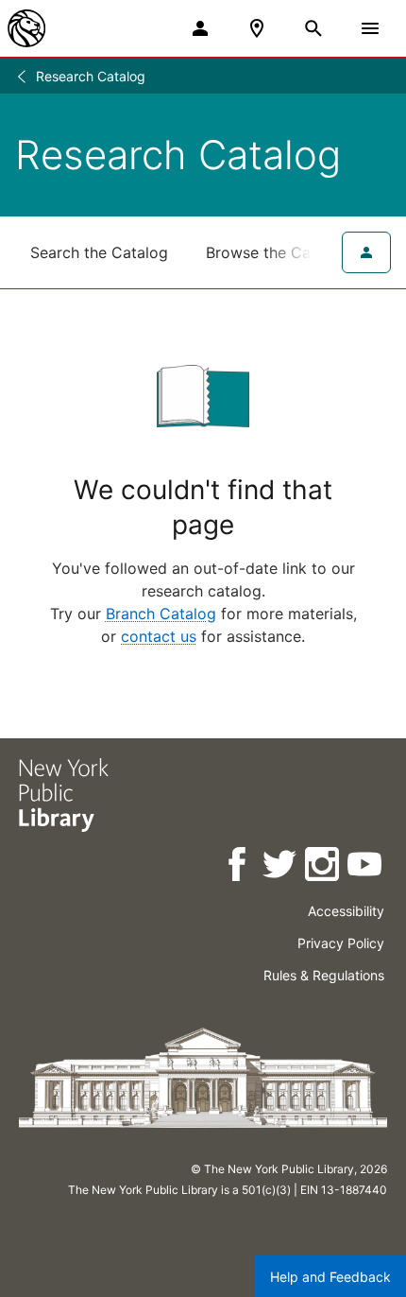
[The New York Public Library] (26, 28)
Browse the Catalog (276, 252)
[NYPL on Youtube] (365, 867)
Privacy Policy (340, 943)
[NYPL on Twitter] (280, 867)
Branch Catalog (161, 613)
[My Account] (200, 28)
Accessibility (346, 911)
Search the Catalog (99, 252)
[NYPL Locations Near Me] (256, 28)
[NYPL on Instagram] (323, 867)
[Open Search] (313, 28)
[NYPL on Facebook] (238, 867)
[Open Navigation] (370, 28)
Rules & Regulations (323, 975)
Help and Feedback (330, 1277)
